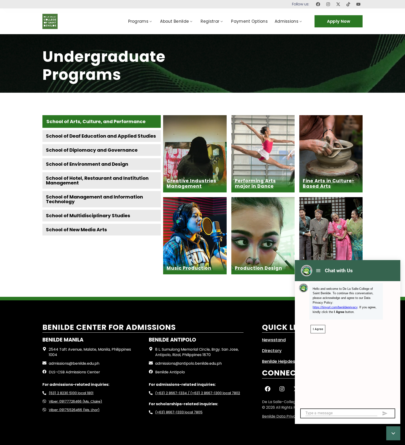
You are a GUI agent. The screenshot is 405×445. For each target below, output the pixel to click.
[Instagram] (328, 4)
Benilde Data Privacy (281, 416)
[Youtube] (358, 4)
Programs (138, 21)
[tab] (101, 121)
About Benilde (174, 21)
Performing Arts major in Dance (255, 183)
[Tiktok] (348, 4)
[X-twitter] (338, 4)
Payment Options (249, 21)
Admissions (286, 21)
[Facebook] (318, 4)
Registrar (210, 21)
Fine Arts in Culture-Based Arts (329, 183)
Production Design (258, 268)
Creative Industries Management (191, 183)
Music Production (189, 268)
